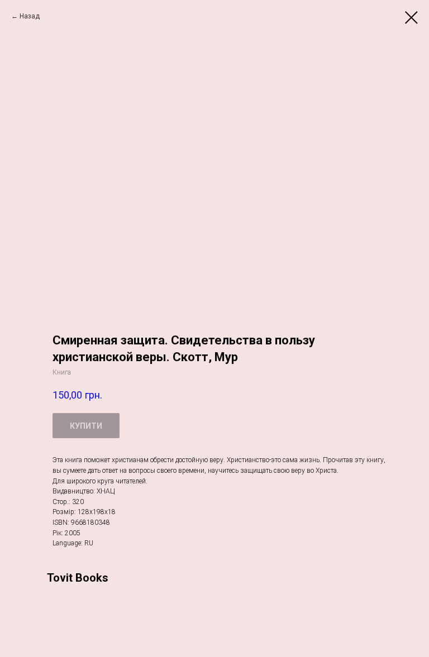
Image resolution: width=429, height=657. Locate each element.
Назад (30, 16)
